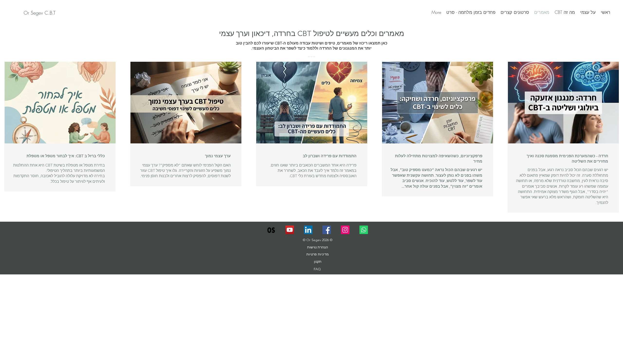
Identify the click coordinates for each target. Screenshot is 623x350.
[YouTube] (289, 230)
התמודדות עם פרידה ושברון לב (330, 156)
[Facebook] (326, 230)
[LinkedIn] (308, 230)
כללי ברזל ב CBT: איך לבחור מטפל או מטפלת (66, 156)
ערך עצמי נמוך (218, 156)
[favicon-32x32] (271, 230)
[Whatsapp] (363, 230)
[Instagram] (345, 230)
